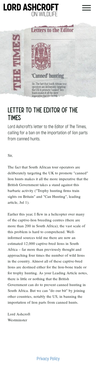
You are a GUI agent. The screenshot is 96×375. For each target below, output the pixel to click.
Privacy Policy (48, 359)
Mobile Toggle (86, 7)
